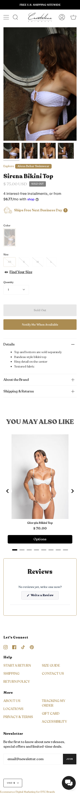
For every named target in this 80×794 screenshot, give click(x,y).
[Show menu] (6, 17)
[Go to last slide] (7, 491)
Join (69, 759)
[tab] (14, 549)
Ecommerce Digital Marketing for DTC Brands (27, 792)
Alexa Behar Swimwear (33, 166)
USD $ (11, 783)
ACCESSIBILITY (54, 721)
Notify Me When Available (40, 325)
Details (9, 344)
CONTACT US (53, 673)
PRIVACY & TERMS (18, 717)
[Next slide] (72, 491)
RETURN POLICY (16, 681)
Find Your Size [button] (21, 272)
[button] (69, 783)
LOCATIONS (13, 709)
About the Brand (16, 379)
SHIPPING (11, 673)
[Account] (62, 17)
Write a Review (44, 596)
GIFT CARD (51, 713)
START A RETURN (17, 665)
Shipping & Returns (18, 391)
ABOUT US (11, 701)
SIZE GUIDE (51, 665)
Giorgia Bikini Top (40, 523)
